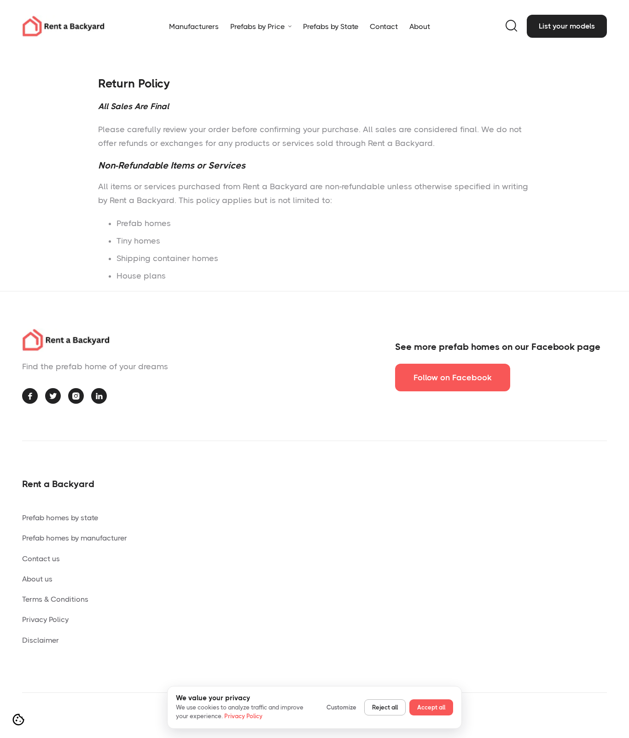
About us (37, 579)
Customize (341, 707)
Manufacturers (194, 26)
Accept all (431, 707)
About (419, 26)
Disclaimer (40, 640)
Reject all (385, 707)
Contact (384, 26)
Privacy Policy (45, 619)
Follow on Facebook (453, 377)
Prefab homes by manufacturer (74, 538)
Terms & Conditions (55, 599)
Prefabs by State (330, 26)
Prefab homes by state (60, 517)
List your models (567, 26)
